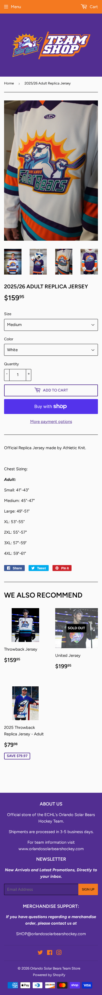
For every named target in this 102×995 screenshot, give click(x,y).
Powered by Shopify (49, 975)
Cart (93, 6)
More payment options (51, 421)
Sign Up (88, 889)
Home (9, 83)
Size (7, 314)
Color (8, 339)
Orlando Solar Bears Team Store (55, 968)
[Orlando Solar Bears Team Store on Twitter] (40, 953)
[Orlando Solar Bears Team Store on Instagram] (59, 953)
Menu (16, 6)
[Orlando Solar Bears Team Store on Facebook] (49, 953)
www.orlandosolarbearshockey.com (51, 848)
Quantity (11, 364)
